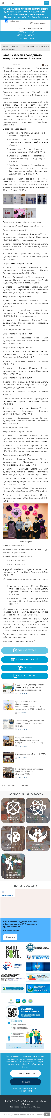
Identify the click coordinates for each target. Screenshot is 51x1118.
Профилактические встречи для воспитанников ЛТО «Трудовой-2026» (29, 771)
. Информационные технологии (30, 1115)
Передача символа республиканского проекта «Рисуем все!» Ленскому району (29, 740)
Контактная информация (31, 28)
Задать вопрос (39, 23)
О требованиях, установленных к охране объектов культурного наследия (29, 723)
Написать (10, 937)
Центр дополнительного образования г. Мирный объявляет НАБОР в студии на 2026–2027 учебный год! (30, 705)
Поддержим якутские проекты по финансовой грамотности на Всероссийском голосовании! (29, 687)
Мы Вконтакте (14, 21)
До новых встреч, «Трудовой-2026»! (30, 754)
